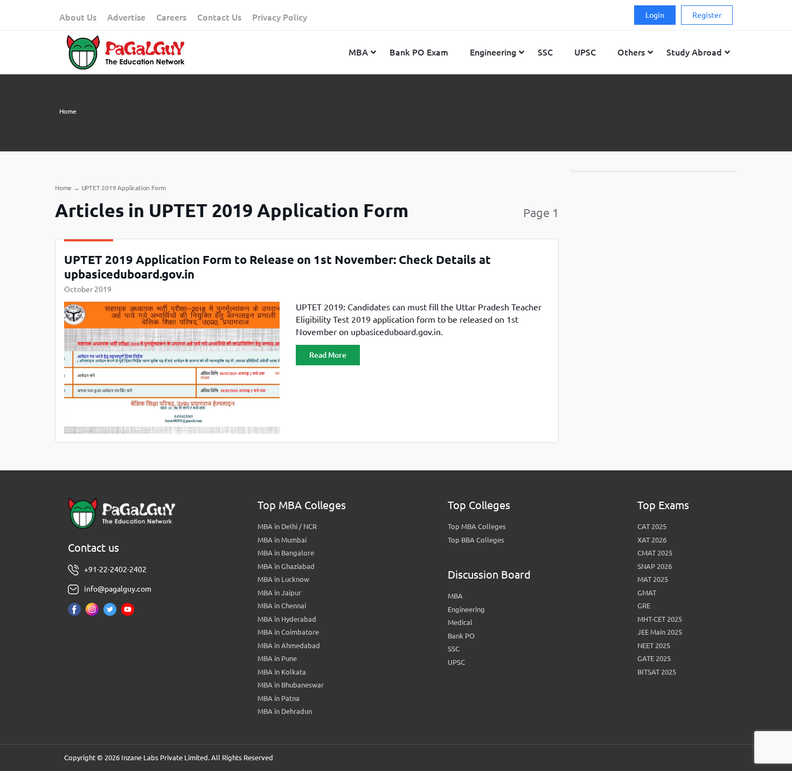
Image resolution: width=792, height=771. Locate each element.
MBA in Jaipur (279, 592)
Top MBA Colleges (477, 526)
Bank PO (461, 636)
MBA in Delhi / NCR (287, 526)
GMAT (646, 592)
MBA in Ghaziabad (286, 566)
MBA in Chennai (282, 605)
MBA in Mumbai (282, 540)
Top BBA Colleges (476, 540)
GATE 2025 (654, 658)
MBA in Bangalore (286, 553)
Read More (327, 355)
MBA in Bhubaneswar (291, 685)
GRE (643, 605)
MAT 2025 (652, 579)
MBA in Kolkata (282, 672)
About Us (77, 17)
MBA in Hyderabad (287, 619)
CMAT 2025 (654, 553)
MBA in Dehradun (285, 711)
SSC (454, 648)
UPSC (456, 662)
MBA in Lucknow (283, 579)
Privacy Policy (279, 17)
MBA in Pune (277, 658)
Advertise (126, 17)
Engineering (466, 609)
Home (68, 111)
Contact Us (219, 17)
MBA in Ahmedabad (289, 645)
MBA (455, 596)
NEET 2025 (653, 645)
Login (654, 15)
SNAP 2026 (654, 566)
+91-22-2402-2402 (115, 569)
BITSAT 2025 (656, 672)
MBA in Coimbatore (288, 632)
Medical (460, 622)
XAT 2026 (651, 540)
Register (706, 15)
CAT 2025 (651, 526)
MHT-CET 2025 (659, 619)
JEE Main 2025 (659, 632)
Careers (171, 17)
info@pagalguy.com (117, 589)
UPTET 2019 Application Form (123, 187)
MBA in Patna (279, 698)
